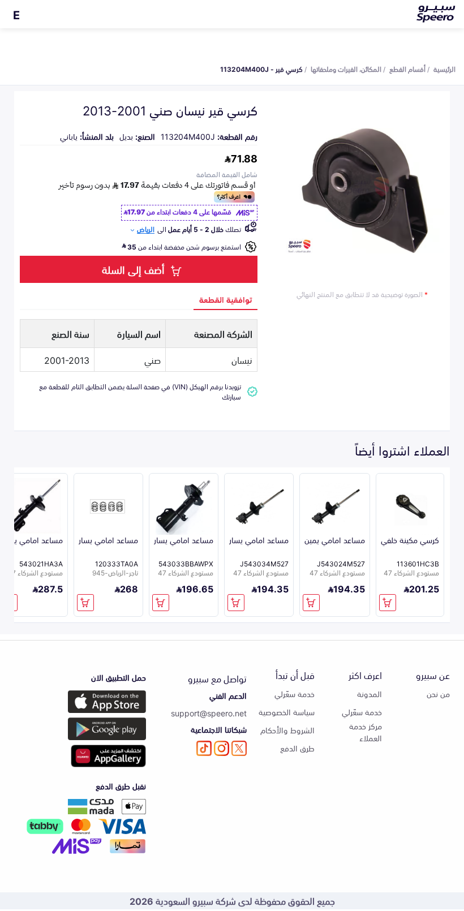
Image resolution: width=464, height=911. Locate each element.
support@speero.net (209, 713)
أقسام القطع (407, 68)
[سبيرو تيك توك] (204, 748)
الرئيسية (444, 68)
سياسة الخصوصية (287, 711)
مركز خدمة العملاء (365, 732)
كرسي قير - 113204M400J (261, 68)
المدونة (369, 693)
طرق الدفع (297, 748)
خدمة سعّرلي (362, 711)
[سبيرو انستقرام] (221, 748)
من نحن (438, 693)
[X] (239, 748)
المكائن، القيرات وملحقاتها (346, 68)
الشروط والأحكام (287, 730)
